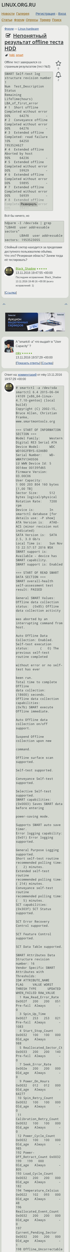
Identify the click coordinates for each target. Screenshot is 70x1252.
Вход (62, 14)
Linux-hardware (28, 28)
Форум (19, 20)
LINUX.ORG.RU (18, 5)
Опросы (32, 20)
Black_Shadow (26, 268)
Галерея (22, 14)
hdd (11, 55)
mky (18, 353)
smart (19, 55)
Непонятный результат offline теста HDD (33, 42)
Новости (8, 14)
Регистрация (45, 14)
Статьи (6, 20)
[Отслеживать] (58, 75)
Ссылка (10, 292)
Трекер (45, 20)
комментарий (27, 374)
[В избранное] (58, 63)
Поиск (56, 20)
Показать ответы (28, 363)
